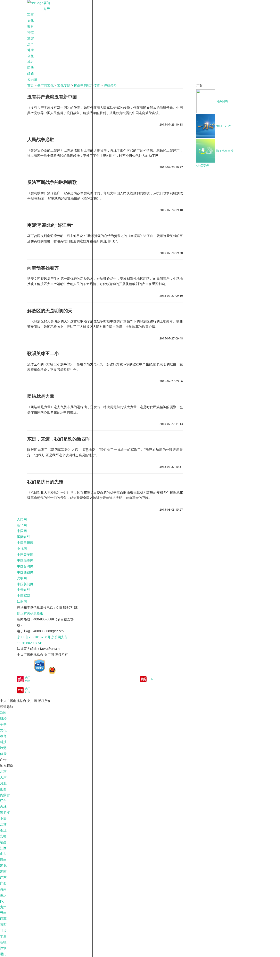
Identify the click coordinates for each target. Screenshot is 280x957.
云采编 (32, 79)
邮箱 (30, 73)
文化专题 (63, 85)
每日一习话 (223, 126)
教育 (30, 26)
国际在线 (23, 537)
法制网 (22, 601)
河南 (3, 859)
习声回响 (222, 101)
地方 (30, 62)
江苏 (3, 824)
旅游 (30, 38)
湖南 (3, 871)
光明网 (22, 578)
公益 (30, 56)
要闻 (46, 3)
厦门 (3, 954)
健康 (30, 50)
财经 (46, 9)
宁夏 (3, 936)
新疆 (3, 942)
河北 (3, 783)
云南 (3, 912)
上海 (3, 818)
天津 (3, 777)
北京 (3, 771)
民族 (30, 67)
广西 (3, 883)
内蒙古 (5, 795)
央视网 (22, 548)
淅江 (3, 830)
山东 (3, 853)
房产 (30, 44)
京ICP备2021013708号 (33, 637)
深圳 (3, 948)
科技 (30, 32)
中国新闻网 (25, 584)
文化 (30, 20)
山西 (3, 789)
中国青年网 (25, 554)
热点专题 (202, 165)
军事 (30, 14)
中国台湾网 (25, 566)
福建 (3, 842)
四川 (3, 901)
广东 (3, 877)
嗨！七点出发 (224, 151)
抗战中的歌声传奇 (87, 85)
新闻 (3, 712)
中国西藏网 (25, 572)
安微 (3, 836)
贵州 (3, 907)
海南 (3, 889)
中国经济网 (25, 560)
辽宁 (3, 801)
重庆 (3, 895)
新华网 (22, 525)
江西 (3, 848)
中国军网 (23, 595)
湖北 (3, 865)
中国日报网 (25, 542)
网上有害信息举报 (30, 613)
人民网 (22, 519)
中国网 (22, 531)
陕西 (3, 924)
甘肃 (3, 930)
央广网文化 (45, 85)
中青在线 (23, 589)
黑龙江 (5, 812)
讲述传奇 (110, 85)
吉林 (3, 806)
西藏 (3, 918)
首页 (30, 85)
